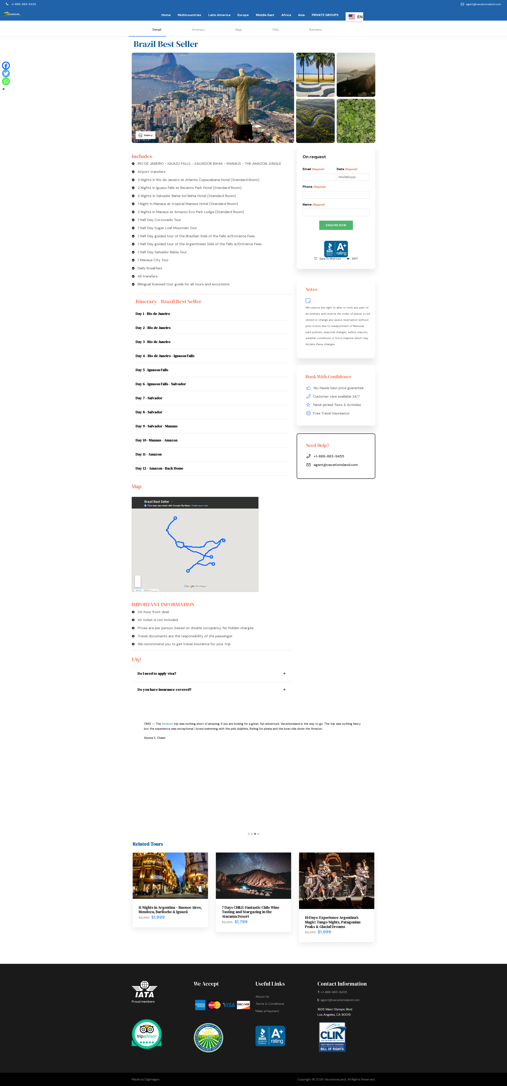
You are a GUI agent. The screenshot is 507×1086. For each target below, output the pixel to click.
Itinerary (198, 30)
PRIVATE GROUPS (325, 15)
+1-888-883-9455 (23, 4)
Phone (314, 187)
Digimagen (152, 1079)
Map (238, 30)
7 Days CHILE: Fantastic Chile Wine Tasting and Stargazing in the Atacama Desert (250, 912)
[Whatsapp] (6, 81)
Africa (286, 15)
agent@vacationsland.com (483, 4)
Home (166, 15)
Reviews (315, 30)
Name (314, 204)
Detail (156, 30)
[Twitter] (6, 73)
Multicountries (189, 15)
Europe (243, 15)
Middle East (265, 15)
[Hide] (3, 89)
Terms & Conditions (269, 1004)
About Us (262, 997)
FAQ (276, 30)
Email (313, 169)
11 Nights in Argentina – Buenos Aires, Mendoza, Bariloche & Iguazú (170, 910)
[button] (248, 834)
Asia (301, 15)
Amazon (167, 724)
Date (347, 169)
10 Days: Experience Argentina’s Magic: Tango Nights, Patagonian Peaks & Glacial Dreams (332, 922)
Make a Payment (267, 1011)
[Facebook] (6, 66)
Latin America (219, 15)
